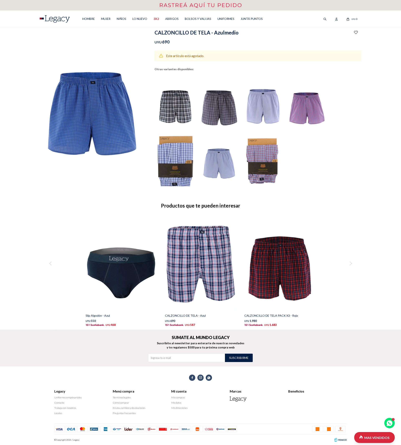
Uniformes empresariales (68, 397)
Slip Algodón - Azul (98, 315)
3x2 (156, 18)
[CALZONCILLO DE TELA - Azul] (200, 263)
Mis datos (176, 402)
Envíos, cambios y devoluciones (129, 407)
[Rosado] (307, 102)
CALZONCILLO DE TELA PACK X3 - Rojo (271, 315)
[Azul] (175, 102)
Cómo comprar (121, 402)
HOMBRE (88, 18)
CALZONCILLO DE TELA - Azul (185, 315)
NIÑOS (121, 18)
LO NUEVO (139, 18)
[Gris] (219, 102)
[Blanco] (263, 102)
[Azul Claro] (175, 159)
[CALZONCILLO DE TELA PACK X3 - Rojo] (279, 263)
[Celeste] (219, 159)
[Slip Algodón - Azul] (121, 263)
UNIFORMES (225, 18)
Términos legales (122, 397)
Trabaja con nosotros (65, 407)
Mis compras (178, 397)
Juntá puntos (252, 18)
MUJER (105, 18)
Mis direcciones (179, 407)
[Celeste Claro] (263, 159)
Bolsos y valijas (198, 18)
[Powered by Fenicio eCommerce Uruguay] (340, 440)
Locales (58, 413)
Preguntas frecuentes (124, 413)
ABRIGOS (172, 18)
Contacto (59, 402)
